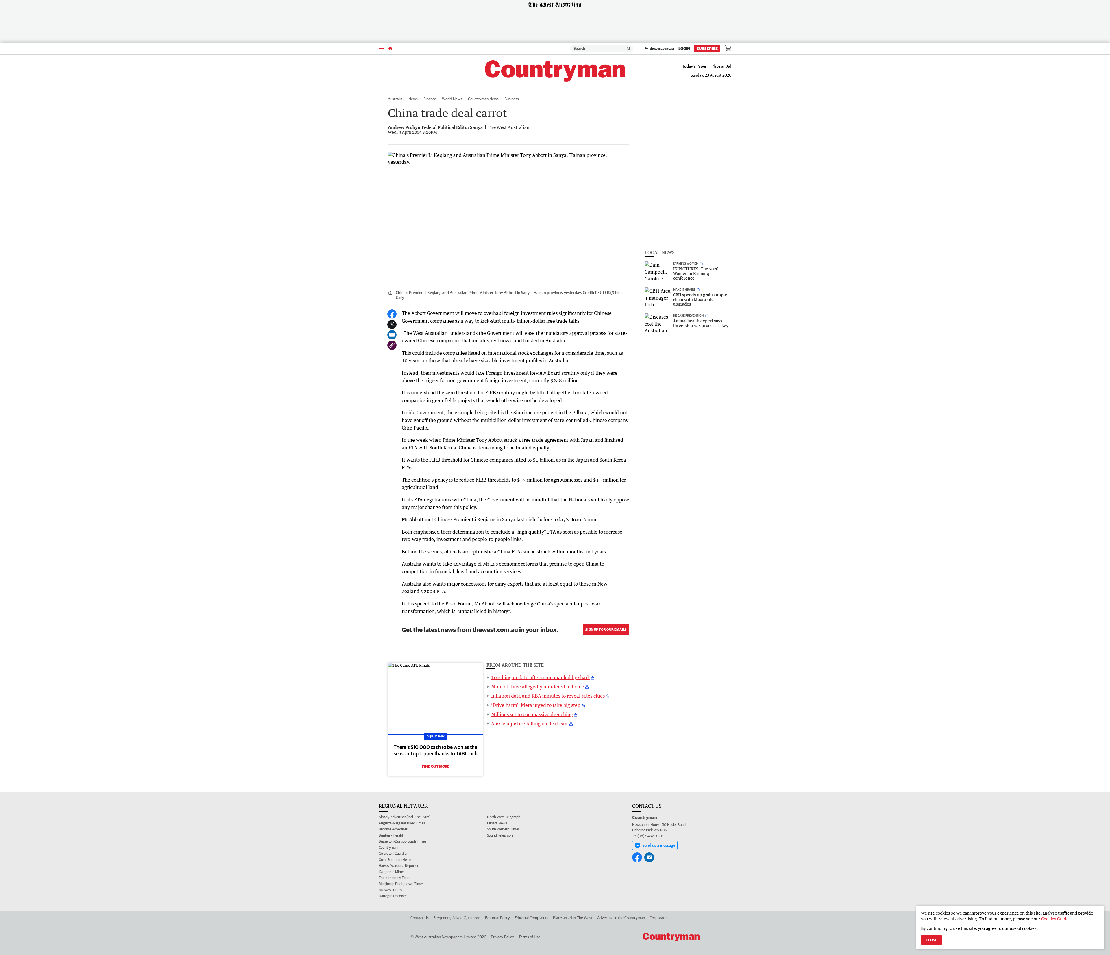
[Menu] (381, 48)
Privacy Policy (502, 936)
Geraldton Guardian (393, 853)
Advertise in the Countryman (621, 917)
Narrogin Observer (393, 896)
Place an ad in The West (573, 917)
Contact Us (419, 917)
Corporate (658, 917)
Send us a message (659, 845)
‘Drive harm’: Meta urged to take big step (535, 705)
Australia (395, 98)
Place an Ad (721, 66)
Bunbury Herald (391, 835)
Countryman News (483, 98)
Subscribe (707, 48)
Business (511, 98)
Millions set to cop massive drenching (532, 714)
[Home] (390, 48)
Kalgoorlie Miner (391, 871)
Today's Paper (694, 66)
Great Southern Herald (395, 859)
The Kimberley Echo (394, 878)
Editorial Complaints (531, 917)
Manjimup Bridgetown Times (401, 884)
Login (684, 48)
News (413, 98)
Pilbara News (497, 823)
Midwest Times (390, 890)
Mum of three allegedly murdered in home (537, 687)
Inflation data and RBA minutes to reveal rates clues (548, 696)
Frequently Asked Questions (456, 917)
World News (452, 98)
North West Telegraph (503, 817)
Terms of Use (529, 936)
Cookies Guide (1055, 918)
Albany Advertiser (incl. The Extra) (404, 817)
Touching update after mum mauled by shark (540, 677)
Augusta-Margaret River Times (402, 823)
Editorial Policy (497, 917)
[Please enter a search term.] (628, 48)
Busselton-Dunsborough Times (402, 841)
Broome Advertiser (393, 829)
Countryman (388, 847)
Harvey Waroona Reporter (398, 865)
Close (931, 940)
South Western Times (503, 829)
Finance (429, 98)
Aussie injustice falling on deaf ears (529, 724)
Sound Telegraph (500, 835)
